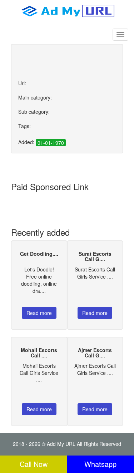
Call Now (34, 464)
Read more (39, 312)
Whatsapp (100, 464)
